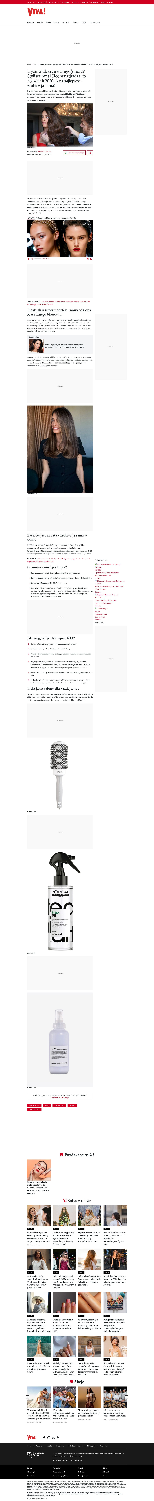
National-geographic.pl (60, 1476)
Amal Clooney (59, 1105)
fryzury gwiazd (34, 1105)
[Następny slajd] (126, 1397)
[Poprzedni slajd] (27, 1397)
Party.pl (29, 1468)
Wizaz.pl (106, 1472)
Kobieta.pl (81, 1472)
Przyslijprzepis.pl (83, 1476)
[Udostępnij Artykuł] (90, 152)
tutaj (46, 1498)
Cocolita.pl (30, 1476)
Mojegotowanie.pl (58, 1472)
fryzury (72, 1105)
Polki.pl (80, 1468)
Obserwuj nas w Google (76, 153)
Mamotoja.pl (56, 1468)
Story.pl (105, 1476)
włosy (47, 1105)
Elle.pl (105, 1468)
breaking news (34, 1109)
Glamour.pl (31, 1472)
